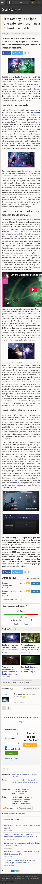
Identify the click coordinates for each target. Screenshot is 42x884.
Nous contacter (10, 881)
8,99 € (22, 583)
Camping (11, 377)
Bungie (26, 79)
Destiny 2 (7, 9)
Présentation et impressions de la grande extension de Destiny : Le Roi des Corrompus (10, 672)
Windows (34, 774)
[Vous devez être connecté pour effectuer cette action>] (31, 620)
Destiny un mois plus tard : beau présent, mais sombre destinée (10, 648)
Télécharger (19, 10)
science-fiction (32, 782)
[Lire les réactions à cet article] (29, 53)
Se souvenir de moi (12, 749)
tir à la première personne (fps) (25, 781)
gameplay (13, 236)
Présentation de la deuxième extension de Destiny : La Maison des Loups (30, 648)
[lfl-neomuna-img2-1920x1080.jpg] (21, 159)
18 (21, 845)
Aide (2, 881)
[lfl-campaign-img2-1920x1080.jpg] (21, 351)
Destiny (18, 77)
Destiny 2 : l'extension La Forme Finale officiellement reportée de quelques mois (18, 835)
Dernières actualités (10, 819)
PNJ (17, 363)
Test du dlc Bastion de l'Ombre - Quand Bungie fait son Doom (30, 669)
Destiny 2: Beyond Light (9, 592)
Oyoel (7, 34)
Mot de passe (10, 738)
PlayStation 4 (26, 774)
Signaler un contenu (33, 879)
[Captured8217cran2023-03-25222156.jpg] (21, 524)
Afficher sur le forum (31, 688)
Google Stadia (16, 774)
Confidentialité (5, 879)
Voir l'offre (35, 584)
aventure (19, 780)
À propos (18, 876)
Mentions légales (27, 876)
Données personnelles (18, 879)
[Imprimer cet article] (25, 53)
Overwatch (15, 482)
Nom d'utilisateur (11, 729)
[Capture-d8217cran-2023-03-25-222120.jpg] (21, 501)
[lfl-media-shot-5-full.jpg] (21, 65)
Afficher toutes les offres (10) (11, 599)
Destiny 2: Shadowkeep (7, 584)
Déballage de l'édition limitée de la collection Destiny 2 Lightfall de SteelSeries (19, 861)
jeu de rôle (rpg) (28, 780)
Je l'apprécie (17, 620)
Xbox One (15, 776)
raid (13, 415)
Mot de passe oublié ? (12, 759)
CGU (36, 876)
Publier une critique (21, 624)
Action (14, 780)
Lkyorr (4, 694)
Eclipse (37, 89)
